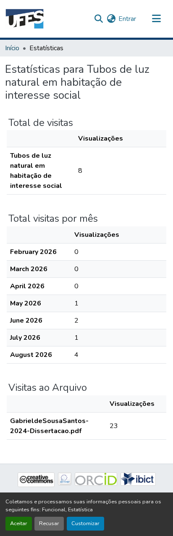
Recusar (49, 523)
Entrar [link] (127, 18)
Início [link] (12, 48)
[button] (24, 18)
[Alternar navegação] (156, 19)
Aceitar (18, 523)
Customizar (85, 523)
